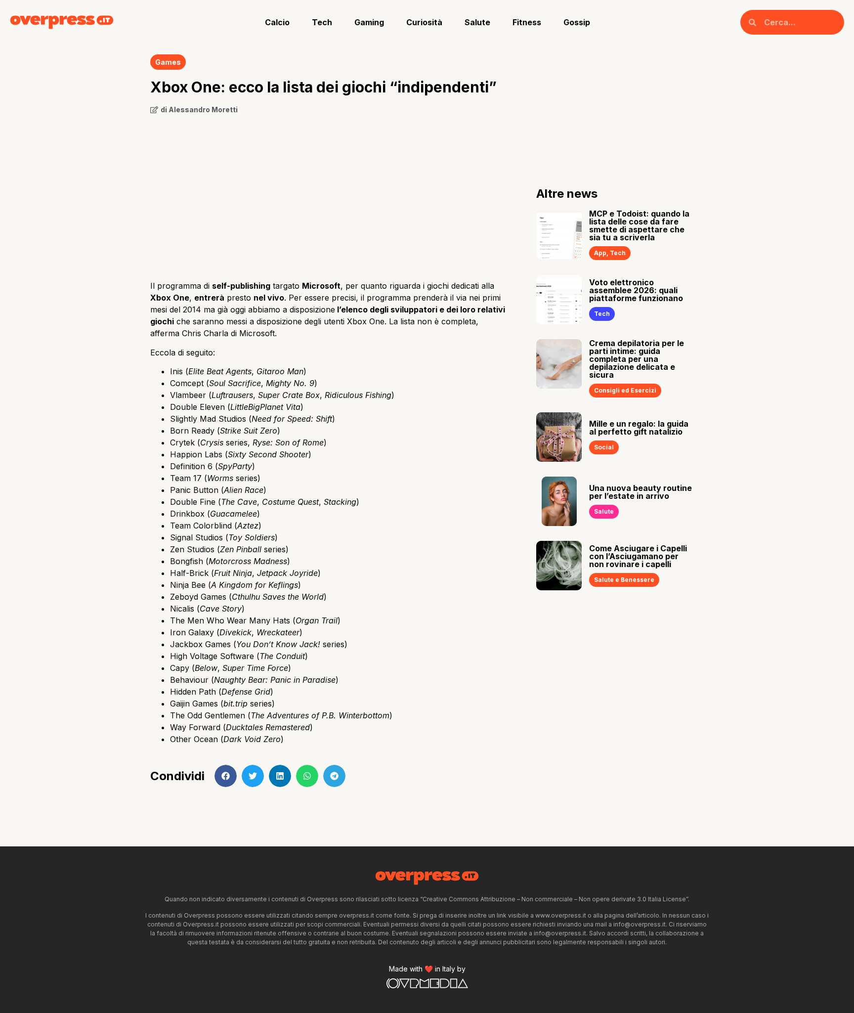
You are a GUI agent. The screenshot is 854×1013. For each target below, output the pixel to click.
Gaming (369, 22)
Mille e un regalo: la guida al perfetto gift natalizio (638, 428)
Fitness (526, 22)
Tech (322, 22)
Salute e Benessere (624, 579)
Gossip (576, 22)
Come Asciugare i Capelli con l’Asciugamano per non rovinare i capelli (638, 556)
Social (604, 447)
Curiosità (424, 22)
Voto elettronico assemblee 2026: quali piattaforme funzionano (636, 290)
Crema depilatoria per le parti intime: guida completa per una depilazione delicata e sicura (636, 359)
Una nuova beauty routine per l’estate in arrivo (640, 492)
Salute (477, 22)
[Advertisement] (328, 194)
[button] (225, 776)
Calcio (277, 22)
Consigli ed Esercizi (625, 390)
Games (168, 62)
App (600, 253)
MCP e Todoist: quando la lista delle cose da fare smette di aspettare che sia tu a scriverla (639, 225)
